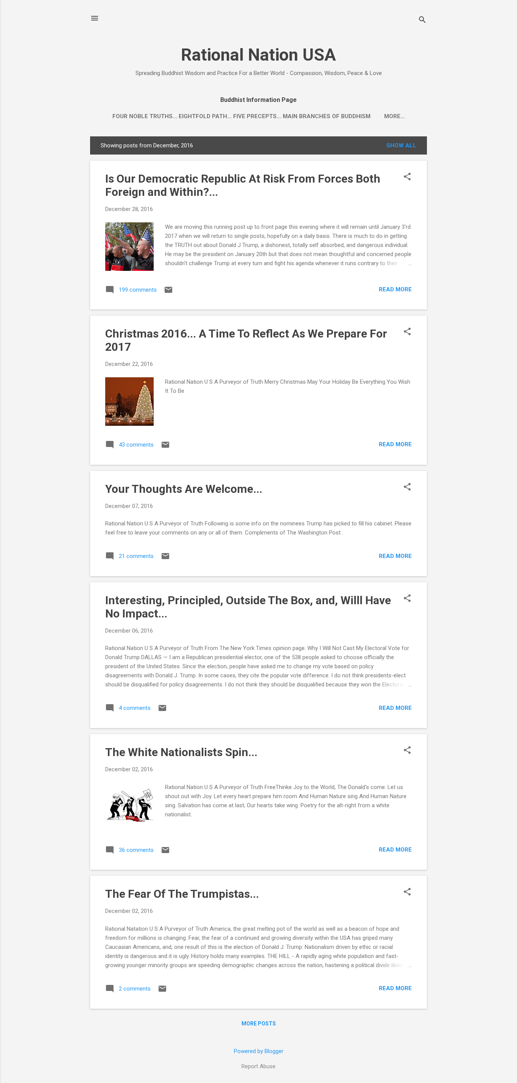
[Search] (422, 20)
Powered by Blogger (258, 1051)
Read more (395, 289)
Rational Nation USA (258, 55)
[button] (407, 177)
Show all (401, 145)
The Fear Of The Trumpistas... (182, 893)
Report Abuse (258, 1066)
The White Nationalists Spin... (181, 752)
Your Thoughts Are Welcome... (183, 488)
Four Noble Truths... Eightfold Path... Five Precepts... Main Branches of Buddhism (241, 116)
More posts (258, 1023)
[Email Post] (168, 292)
